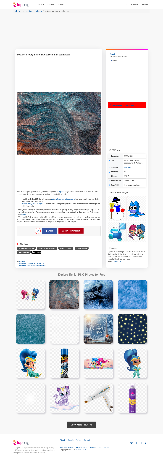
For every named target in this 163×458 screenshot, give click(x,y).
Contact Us (117, 261)
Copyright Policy (74, 440)
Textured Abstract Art (26, 248)
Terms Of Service (66, 447)
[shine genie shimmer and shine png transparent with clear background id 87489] (98, 363)
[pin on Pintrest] (41, 283)
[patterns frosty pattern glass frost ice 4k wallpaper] (64, 294)
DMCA (93, 447)
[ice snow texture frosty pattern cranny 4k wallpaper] (30, 329)
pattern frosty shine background (63, 199)
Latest (41, 4)
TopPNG (24, 214)
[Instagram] (141, 443)
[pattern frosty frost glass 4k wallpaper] (98, 294)
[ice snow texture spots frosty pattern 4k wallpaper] (132, 294)
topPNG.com (81, 450)
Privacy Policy (81, 447)
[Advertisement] (81, 32)
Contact (61, 4)
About (62, 440)
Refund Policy (103, 447)
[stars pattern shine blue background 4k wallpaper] (132, 329)
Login (145, 4)
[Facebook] (136, 443)
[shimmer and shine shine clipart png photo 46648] (30, 363)
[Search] (126, 4)
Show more (36, 252)
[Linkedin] (146, 443)
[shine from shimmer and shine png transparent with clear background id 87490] (132, 363)
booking (28, 11)
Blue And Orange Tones (47, 248)
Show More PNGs (80, 425)
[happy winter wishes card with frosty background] (98, 329)
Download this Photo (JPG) (123, 105)
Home (19, 11)
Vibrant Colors (24, 252)
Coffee (114, 60)
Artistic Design (81, 248)
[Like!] (38, 231)
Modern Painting (65, 248)
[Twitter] (131, 443)
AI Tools (50, 4)
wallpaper (38, 11)
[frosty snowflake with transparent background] (64, 329)
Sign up (135, 4)
